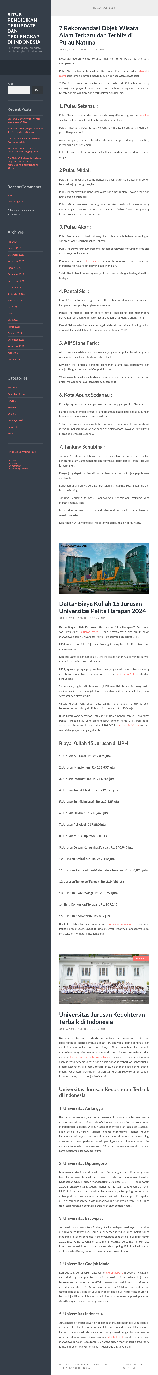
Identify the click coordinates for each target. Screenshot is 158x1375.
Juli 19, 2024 (66, 618)
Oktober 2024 (15, 287)
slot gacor (13, 463)
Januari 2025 (14, 267)
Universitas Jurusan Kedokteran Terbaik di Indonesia (102, 1018)
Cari (10, 84)
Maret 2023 (14, 359)
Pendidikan (13, 407)
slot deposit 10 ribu (127, 725)
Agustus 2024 (15, 300)
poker (10, 195)
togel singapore (113, 1272)
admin (82, 49)
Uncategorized (15, 420)
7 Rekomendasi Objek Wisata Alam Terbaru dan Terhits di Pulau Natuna (98, 35)
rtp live (144, 115)
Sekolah (12, 413)
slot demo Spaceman (18, 468)
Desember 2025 (16, 254)
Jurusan (12, 400)
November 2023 (16, 346)
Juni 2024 (13, 313)
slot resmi (13, 460)
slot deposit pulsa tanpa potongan (90, 1057)
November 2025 (16, 261)
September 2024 (16, 294)
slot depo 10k (126, 674)
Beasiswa (12, 387)
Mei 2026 (13, 241)
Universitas (13, 426)
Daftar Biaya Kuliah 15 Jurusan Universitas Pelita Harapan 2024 (102, 607)
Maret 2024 (14, 326)
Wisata (11, 433)
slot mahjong (14, 465)
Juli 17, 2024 (66, 1029)
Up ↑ (135, 1368)
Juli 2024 (12, 307)
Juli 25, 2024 (66, 49)
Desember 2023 (16, 339)
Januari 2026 (14, 248)
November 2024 (16, 281)
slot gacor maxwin (119, 924)
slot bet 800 (115, 1337)
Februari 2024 (15, 333)
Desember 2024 (16, 274)
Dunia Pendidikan (16, 394)
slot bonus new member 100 (22, 451)
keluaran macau (90, 631)
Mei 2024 (13, 320)
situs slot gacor (15, 201)
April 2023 (13, 352)
